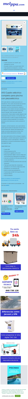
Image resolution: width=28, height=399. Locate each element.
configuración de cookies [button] (8, 396)
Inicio (2, 55)
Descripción (4, 88)
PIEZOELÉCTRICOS (10, 83)
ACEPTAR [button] (18, 395)
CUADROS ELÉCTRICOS (9, 55)
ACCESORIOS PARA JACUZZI (12, 81)
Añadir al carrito (10, 78)
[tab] (14, 89)
